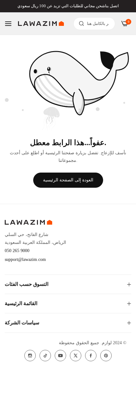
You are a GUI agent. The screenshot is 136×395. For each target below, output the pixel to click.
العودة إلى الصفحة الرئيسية (68, 180)
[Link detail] (30, 355)
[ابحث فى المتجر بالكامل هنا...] (79, 23)
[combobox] (94, 23)
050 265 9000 (17, 250)
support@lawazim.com (25, 259)
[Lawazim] (41, 23)
